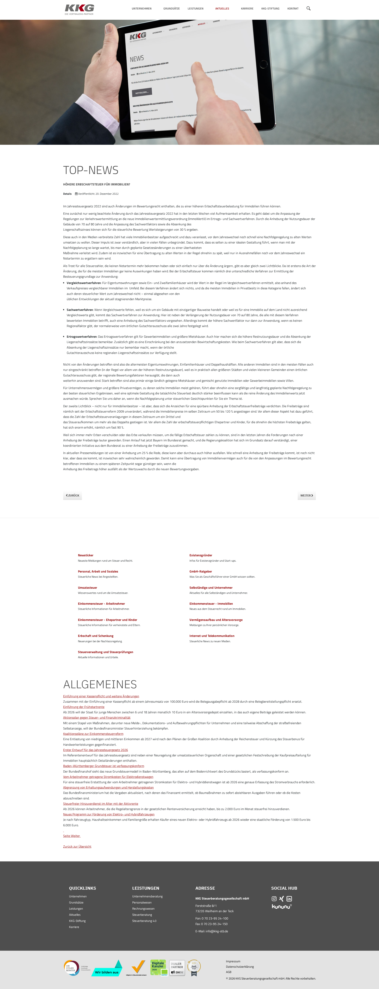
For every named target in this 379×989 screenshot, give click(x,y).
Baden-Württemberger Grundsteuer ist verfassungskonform (103, 765)
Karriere (247, 8)
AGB (228, 972)
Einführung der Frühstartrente (83, 706)
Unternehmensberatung (147, 897)
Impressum (233, 961)
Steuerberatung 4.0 (144, 921)
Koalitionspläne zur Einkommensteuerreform (93, 733)
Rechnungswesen (143, 909)
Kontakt (292, 8)
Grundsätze (171, 8)
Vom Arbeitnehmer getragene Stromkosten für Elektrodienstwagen (108, 776)
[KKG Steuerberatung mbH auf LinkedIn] (289, 898)
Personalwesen (142, 903)
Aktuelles (222, 8)
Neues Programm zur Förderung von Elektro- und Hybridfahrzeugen (109, 814)
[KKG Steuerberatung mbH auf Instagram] (274, 898)
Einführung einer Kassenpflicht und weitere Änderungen (101, 696)
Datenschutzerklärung (240, 966)
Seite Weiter (71, 835)
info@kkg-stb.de (217, 931)
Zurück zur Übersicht (77, 846)
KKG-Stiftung (270, 8)
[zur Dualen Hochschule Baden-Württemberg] (177, 967)
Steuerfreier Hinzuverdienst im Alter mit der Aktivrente (100, 803)
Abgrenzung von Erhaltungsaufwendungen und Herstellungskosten (108, 787)
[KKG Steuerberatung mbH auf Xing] (282, 898)
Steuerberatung (142, 915)
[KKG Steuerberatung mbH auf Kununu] (282, 906)
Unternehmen (142, 8)
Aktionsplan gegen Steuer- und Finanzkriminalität (96, 717)
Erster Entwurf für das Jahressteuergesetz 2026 (95, 749)
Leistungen (196, 8)
